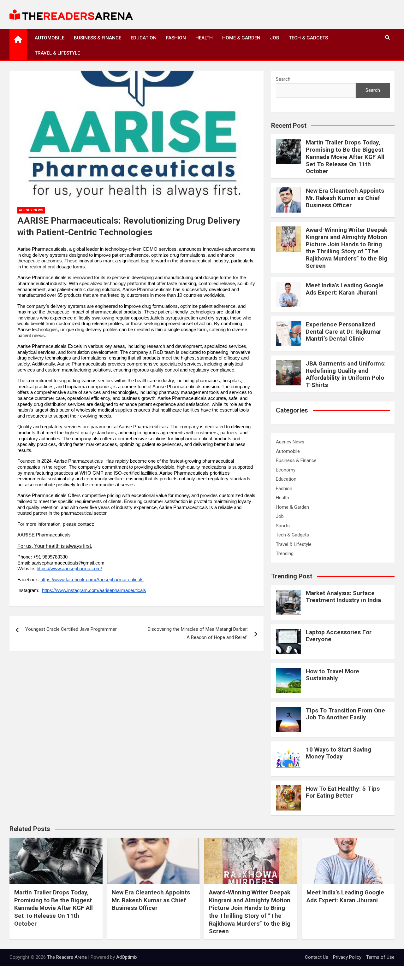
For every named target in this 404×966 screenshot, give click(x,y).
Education (144, 38)
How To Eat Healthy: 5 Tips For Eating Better (343, 792)
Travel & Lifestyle (57, 53)
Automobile (49, 38)
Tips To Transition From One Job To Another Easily (345, 714)
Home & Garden (241, 38)
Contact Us (316, 957)
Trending (285, 553)
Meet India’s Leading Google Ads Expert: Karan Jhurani (344, 289)
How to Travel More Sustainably (332, 675)
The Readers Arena (67, 957)
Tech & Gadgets (308, 38)
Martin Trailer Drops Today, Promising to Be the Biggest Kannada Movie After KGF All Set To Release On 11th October (345, 157)
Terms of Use (380, 957)
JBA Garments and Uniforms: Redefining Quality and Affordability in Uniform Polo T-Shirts (346, 374)
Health (204, 38)
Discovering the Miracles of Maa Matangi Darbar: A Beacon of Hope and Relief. (198, 633)
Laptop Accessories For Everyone (338, 636)
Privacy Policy (347, 957)
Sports (283, 526)
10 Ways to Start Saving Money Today (338, 753)
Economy (285, 470)
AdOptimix (126, 957)
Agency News (31, 210)
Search (283, 79)
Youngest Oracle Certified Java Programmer (71, 629)
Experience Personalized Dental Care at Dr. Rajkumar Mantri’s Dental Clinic (343, 331)
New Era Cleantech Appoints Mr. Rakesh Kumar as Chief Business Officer (345, 198)
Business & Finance (97, 38)
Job (274, 38)
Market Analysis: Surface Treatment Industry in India (343, 596)
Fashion (176, 38)
